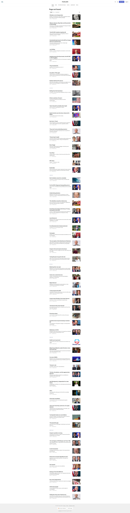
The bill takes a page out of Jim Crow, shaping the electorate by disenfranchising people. (60, 474)
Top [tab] (53, 12)
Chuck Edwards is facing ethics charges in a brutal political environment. (60, 324)
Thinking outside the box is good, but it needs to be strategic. (60, 481)
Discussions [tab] (57, 12)
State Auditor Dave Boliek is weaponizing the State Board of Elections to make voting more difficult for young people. (60, 243)
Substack (59, 510)
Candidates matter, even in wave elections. (57, 366)
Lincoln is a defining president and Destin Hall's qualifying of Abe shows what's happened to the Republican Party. (60, 212)
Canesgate (52, 233)
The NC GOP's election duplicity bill (58, 32)
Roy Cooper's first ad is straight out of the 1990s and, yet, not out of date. (60, 251)
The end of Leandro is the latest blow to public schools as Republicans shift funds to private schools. (60, 417)
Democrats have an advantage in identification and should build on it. (60, 425)
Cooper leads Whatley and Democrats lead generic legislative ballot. (60, 60)
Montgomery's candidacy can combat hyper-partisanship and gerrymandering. (60, 385)
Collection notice (72, 505)
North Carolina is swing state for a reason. (57, 107)
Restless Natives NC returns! (56, 80)
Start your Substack (62, 508)
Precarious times (53, 313)
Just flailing (52, 49)
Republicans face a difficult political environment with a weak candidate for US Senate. (60, 220)
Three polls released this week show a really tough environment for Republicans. (58, 43)
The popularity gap (54, 422)
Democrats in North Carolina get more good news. (58, 299)
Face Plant (52, 152)
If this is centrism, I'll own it (56, 98)
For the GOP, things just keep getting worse (60, 185)
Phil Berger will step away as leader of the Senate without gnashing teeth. (60, 451)
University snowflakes (55, 398)
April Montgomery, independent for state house (59, 382)
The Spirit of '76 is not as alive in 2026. (56, 227)
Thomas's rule (53, 365)
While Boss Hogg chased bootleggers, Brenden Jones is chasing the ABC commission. (59, 147)
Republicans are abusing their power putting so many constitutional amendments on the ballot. (59, 285)
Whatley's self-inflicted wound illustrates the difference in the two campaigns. (60, 235)
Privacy (64, 505)
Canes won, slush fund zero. (56, 274)
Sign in (127, 1)
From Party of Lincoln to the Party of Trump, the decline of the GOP (60, 209)
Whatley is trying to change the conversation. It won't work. (60, 50)
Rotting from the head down (56, 90)
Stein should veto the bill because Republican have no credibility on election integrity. (59, 34)
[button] (52, 5)
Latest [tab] (51, 12)
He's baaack (52, 464)
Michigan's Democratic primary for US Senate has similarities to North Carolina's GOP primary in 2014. (60, 332)
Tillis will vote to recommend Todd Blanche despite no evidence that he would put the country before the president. (60, 75)
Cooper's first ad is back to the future (58, 249)
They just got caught (54, 137)
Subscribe (122, 1)
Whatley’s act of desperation (56, 15)
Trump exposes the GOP (55, 290)
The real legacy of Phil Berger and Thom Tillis (60, 440)
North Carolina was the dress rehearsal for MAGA (59, 113)
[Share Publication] (117, 2)
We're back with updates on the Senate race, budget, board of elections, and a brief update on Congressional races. (60, 83)
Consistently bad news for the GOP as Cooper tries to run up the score (60, 41)
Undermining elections (55, 193)
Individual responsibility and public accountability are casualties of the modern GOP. (59, 375)
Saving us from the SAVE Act (56, 471)
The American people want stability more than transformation (58, 100)
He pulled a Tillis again (55, 72)
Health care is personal (55, 340)
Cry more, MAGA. (54, 357)
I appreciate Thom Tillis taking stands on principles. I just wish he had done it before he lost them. (59, 409)
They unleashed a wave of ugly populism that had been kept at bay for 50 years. (60, 443)
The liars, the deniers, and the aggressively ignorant (60, 373)
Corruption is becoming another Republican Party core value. (60, 92)
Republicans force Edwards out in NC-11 (57, 67)
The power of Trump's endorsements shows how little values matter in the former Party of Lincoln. (60, 293)
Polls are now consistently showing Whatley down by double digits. (60, 187)
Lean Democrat (53, 218)
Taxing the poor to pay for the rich (57, 256)
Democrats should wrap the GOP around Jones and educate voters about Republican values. (60, 351)
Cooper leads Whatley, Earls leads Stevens (59, 298)
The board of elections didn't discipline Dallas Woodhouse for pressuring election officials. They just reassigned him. (60, 139)
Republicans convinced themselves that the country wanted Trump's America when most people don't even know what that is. (60, 269)
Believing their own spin (55, 267)
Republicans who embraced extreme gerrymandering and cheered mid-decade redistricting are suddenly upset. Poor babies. (60, 359)
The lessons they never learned (57, 305)
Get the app (70, 508)
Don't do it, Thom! (54, 121)
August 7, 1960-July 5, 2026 (54, 162)
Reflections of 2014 (54, 330)
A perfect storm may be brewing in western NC (60, 321)
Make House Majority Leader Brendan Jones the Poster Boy (60, 348)
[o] (76, 83)
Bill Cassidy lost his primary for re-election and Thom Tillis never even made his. (60, 308)
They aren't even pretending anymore (58, 129)
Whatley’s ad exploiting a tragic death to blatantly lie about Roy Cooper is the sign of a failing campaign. (60, 17)
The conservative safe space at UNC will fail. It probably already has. (59, 393)
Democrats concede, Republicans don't (59, 456)
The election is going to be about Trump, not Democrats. (59, 179)
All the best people (54, 486)
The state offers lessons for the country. (56, 115)
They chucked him (54, 65)
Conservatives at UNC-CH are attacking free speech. (58, 400)
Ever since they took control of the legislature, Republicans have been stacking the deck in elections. (60, 203)
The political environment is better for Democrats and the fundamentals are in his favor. (60, 435)
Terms (67, 505)
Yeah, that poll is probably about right (58, 106)
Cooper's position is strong (56, 433)
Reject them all (53, 282)
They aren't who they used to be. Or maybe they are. (59, 406)
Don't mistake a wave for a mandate (58, 178)
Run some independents (55, 479)
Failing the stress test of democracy (58, 494)
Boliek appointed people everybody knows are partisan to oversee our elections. (60, 131)
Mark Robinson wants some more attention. (57, 466)
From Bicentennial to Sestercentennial (58, 226)
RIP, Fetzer (52, 160)
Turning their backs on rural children (58, 415)
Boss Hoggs (52, 145)
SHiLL (51, 390)
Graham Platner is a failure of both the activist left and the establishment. (60, 155)
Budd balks (52, 167)
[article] (65, 17)
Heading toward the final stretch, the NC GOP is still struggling (60, 57)
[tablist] (55, 12)
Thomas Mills (54, 18)
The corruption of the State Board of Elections (60, 241)
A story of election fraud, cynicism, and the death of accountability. (59, 489)
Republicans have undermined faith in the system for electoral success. (59, 459)
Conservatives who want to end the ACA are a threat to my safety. (60, 342)
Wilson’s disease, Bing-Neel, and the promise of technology (60, 23)
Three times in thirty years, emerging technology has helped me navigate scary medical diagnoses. (60, 26)
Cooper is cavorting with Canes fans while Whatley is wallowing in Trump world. (59, 277)
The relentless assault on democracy (58, 201)
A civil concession (54, 448)
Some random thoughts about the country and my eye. (59, 314)
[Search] (115, 2)
